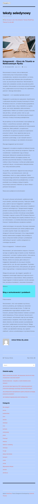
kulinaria (5, 429)
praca (4, 435)
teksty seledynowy (17, 12)
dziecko (5, 419)
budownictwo (6, 413)
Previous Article (8, 358)
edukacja (5, 422)
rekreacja (5, 447)
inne (4, 426)
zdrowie (5, 469)
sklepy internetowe (7, 454)
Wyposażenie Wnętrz (8, 466)
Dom (4, 416)
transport (5, 457)
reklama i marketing (8, 444)
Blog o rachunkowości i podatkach (16, 292)
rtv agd (4, 451)
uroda (4, 460)
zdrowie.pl (5, 472)
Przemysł (5, 438)
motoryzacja (6, 432)
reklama (5, 441)
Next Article (30, 358)
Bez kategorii (6, 407)
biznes (4, 410)
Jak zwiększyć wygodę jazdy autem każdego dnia (15, 397)
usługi (25, 67)
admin (18, 67)
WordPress (9, 493)
